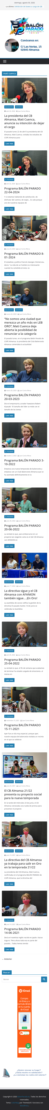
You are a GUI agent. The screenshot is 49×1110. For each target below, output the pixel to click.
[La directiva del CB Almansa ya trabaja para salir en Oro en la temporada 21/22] (24, 834)
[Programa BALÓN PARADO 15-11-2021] (24, 699)
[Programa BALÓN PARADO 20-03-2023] (24, 369)
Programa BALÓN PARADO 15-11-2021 (22, 727)
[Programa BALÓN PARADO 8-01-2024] (24, 228)
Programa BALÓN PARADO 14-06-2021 (22, 931)
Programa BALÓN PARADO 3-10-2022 (24, 462)
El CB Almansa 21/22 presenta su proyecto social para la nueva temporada (23, 794)
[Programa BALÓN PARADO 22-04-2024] (24, 163)
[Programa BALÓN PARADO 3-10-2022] (24, 435)
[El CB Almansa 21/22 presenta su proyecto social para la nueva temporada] (24, 765)
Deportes (19, 107)
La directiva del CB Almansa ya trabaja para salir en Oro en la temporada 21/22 (23, 863)
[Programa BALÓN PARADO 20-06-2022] (24, 500)
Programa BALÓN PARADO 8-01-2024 (24, 255)
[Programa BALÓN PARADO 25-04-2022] (24, 634)
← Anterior (7, 959)
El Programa (9, 179)
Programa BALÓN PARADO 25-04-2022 (22, 661)
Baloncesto (9, 107)
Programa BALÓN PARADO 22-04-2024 (22, 190)
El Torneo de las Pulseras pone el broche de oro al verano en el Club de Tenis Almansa (28, 6)
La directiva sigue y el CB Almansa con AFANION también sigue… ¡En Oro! (20, 594)
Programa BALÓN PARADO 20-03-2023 (22, 397)
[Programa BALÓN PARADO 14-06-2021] (24, 903)
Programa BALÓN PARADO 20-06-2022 (22, 527)
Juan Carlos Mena (24, 111)
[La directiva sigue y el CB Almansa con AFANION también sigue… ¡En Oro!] (24, 565)
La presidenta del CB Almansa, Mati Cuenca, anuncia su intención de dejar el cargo (24, 121)
